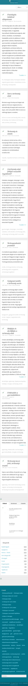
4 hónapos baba (18, 593)
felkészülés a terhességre (15, 449)
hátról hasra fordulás (8, 639)
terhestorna (5, 668)
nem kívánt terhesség (14, 485)
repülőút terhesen (12, 158)
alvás (21, 619)
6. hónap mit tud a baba (9, 607)
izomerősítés (6, 645)
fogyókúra (12, 628)
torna (20, 384)
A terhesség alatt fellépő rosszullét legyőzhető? (11, 171)
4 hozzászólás (17, 175)
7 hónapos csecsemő (8, 610)
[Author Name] (4, 15)
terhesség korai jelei (8, 490)
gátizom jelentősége (8, 636)
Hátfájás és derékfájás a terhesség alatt (9, 331)
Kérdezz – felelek (6, 552)
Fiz (3, 80)
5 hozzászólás (17, 335)
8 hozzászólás (14, 467)
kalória (13, 645)
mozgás (9, 384)
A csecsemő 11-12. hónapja (16, 530)
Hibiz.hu (20, 683)
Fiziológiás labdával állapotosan (9, 17)
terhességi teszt (19, 490)
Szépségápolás (5, 567)
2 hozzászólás (15, 247)
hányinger (13, 229)
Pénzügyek (4, 558)
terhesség (5, 85)
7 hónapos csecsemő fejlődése (11, 613)
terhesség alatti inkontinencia (11, 660)
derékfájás (5, 381)
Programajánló (5, 564)
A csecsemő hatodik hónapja (10, 619)
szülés (4, 267)
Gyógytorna (10, 21)
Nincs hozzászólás (17, 21)
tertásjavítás (12, 85)
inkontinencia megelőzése (10, 642)
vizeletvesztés (20, 671)
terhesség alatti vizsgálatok (10, 269)
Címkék (23, 503)
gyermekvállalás (6, 452)
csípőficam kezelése (15, 622)
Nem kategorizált (6, 555)
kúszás (19, 645)
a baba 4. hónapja (7, 616)
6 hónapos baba (6, 604)
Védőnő (3, 572)
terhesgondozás (11, 267)
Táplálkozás (11, 175)
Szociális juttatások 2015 (15, 508)
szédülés (4, 232)
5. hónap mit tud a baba (9, 601)
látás (23, 645)
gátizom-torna (18, 633)
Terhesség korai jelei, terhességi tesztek (11, 463)
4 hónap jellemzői (7, 593)
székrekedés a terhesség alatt (16, 232)
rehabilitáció (18, 82)
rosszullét (19, 229)
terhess (7, 122)
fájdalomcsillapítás (20, 381)
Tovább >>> (22, 75)
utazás (4, 160)
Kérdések (14, 503)
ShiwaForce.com (14, 684)
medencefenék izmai (8, 648)
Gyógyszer (5, 315)
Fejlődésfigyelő (5, 547)
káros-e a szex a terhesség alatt (11, 117)
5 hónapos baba (6, 599)
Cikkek (4, 503)
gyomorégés (5, 229)
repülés (4, 158)
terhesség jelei (17, 487)
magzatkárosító (15, 317)
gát (11, 633)
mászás (4, 651)
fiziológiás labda (9, 80)
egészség (11, 381)
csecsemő (5, 622)
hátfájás (4, 384)
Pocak (9, 97)
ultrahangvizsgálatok (8, 272)
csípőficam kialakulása (8, 625)
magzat (8, 317)
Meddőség (12, 523)
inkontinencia (20, 639)
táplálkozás (14, 668)
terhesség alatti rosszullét (16, 234)
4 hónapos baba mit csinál (9, 596)
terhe (23, 82)
